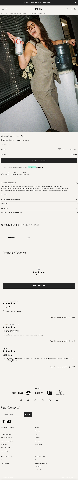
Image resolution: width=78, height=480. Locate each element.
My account (4, 460)
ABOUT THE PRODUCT (8, 183)
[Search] (6, 9)
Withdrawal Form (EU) (6, 441)
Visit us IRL (38, 470)
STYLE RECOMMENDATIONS (10, 199)
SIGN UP (28, 414)
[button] (33, 375)
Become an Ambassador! (42, 460)
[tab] (5, 133)
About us (37, 431)
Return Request (5, 447)
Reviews (37, 437)
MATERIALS (4, 204)
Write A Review (39, 286)
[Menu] (3, 8)
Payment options (5, 463)
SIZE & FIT (4, 208)
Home (2, 13)
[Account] (67, 9)
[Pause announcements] (76, 3)
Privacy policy (38, 444)
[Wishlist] (71, 9)
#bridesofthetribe (40, 441)
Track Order (4, 444)
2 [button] (40, 376)
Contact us (38, 466)
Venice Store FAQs (6, 437)
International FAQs (6, 434)
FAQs (2, 431)
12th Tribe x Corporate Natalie (16, 13)
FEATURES (4, 194)
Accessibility (4, 451)
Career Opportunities (41, 463)
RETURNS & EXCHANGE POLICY (11, 213)
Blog (36, 434)
